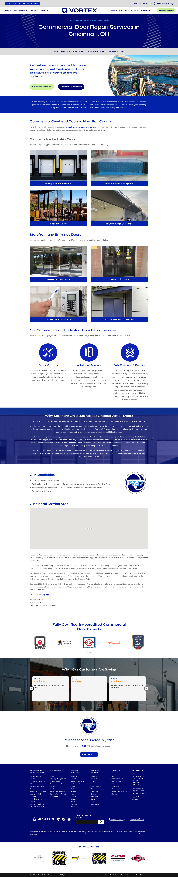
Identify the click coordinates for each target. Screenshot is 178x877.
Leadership (115, 786)
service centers (75, 772)
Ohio (94, 20)
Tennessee (94, 796)
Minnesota (94, 776)
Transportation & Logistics (56, 785)
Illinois (73, 794)
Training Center (116, 781)
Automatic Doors (97, 51)
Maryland (74, 804)
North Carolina (96, 784)
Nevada (93, 781)
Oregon (93, 794)
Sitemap (114, 794)
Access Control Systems (38, 791)
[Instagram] (69, 819)
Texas (93, 799)
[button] (22, 3)
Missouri (94, 779)
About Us (115, 10)
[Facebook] (63, 819)
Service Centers (82, 20)
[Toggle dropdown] (10, 10)
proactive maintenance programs (80, 127)
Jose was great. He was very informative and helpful (49, 686)
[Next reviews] (146, 688)
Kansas (73, 799)
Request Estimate (71, 86)
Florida (73, 789)
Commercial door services (37, 772)
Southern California (77, 784)
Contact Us (89, 754)
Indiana (73, 796)
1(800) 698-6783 (153, 3)
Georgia (73, 791)
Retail (52, 776)
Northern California (77, 781)
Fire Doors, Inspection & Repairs (37, 782)
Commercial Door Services (36, 777)
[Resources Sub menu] (137, 10)
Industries (55, 771)
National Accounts (117, 784)
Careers (145, 10)
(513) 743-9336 (47, 595)
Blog (112, 789)
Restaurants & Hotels (57, 791)
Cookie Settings (115, 875)
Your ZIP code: (81, 818)
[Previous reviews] (31, 688)
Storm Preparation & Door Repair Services (37, 805)
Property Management (58, 779)
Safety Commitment (118, 779)
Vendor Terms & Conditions (139, 875)
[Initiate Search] (153, 10)
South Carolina (96, 786)
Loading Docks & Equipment (35, 795)
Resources (130, 10)
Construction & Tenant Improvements (58, 795)
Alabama (74, 776)
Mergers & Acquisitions (119, 791)
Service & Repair (117, 51)
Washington (95, 804)
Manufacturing (55, 781)
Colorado (74, 786)
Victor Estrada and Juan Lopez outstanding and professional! (127, 686)
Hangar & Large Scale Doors (37, 787)
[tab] (87, 652)
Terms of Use (125, 875)
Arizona (73, 779)
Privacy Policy (104, 875)
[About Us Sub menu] (121, 10)
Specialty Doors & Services (36, 800)
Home (71, 20)
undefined (135, 785)
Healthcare (54, 789)
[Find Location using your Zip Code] (101, 822)
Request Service (166, 10)
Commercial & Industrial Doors (69, 51)
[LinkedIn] (58, 819)
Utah (92, 801)
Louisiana (74, 801)
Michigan (74, 807)
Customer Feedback (139, 793)
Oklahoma (94, 791)
